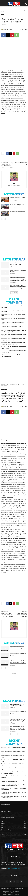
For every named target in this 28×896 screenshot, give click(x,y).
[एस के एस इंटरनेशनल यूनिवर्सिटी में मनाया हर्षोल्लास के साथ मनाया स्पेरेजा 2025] (5, 206)
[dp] (2, 29)
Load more (13, 292)
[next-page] (5, 219)
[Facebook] (3, 35)
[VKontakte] (21, 881)
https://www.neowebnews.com (14, 185)
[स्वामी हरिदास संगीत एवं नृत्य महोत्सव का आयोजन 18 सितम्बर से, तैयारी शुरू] (5, 265)
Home (2, 10)
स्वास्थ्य (6, 10)
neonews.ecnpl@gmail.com (13, 868)
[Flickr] (14, 881)
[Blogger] (7, 881)
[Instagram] (17, 881)
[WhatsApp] (16, 35)
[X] (8, 35)
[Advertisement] (14, 55)
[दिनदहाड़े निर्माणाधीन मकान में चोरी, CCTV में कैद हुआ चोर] (5, 272)
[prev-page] (2, 219)
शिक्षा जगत (3, 201)
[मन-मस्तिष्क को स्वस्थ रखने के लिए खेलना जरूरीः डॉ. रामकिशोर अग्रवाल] (5, 213)
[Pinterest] (12, 35)
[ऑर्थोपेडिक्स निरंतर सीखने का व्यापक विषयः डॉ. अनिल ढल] (5, 199)
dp (5, 29)
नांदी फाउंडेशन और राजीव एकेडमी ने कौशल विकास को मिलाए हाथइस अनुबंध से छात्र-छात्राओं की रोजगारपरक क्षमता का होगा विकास (18, 279)
